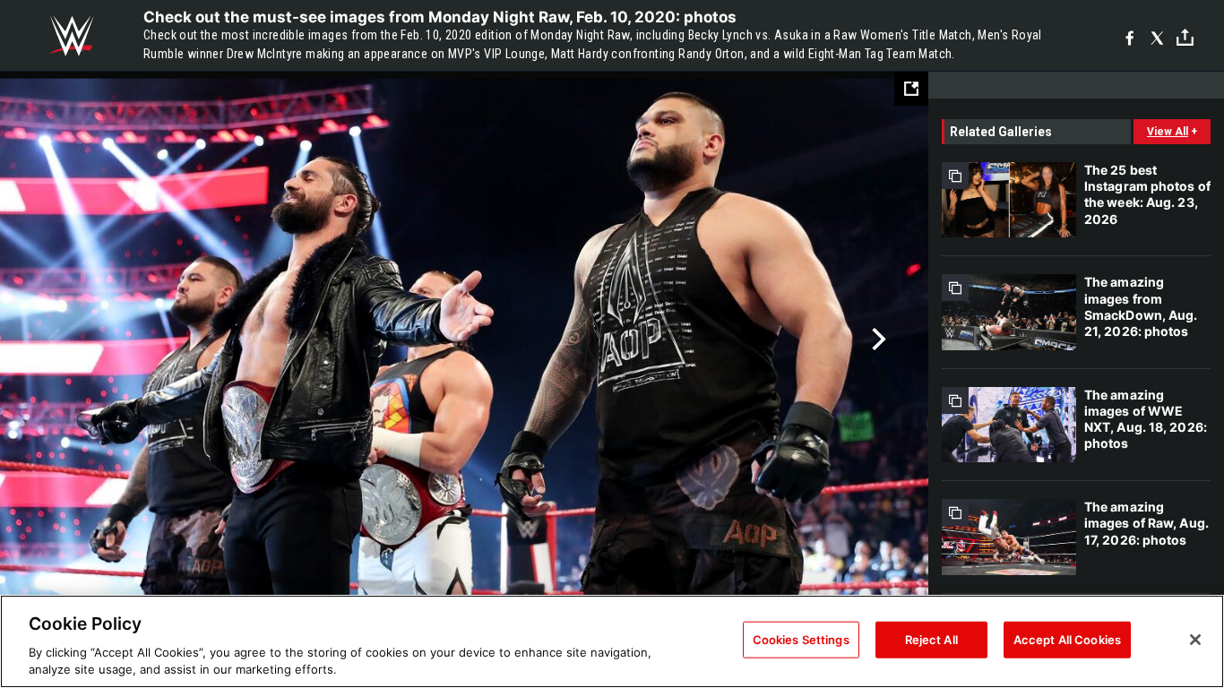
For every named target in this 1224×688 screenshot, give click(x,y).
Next (876, 339)
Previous (51, 339)
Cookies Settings (801, 639)
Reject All (931, 639)
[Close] (1195, 639)
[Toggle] (1185, 36)
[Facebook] (1129, 36)
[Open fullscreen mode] (911, 89)
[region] (612, 641)
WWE (71, 36)
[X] (1157, 36)
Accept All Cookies (1067, 639)
